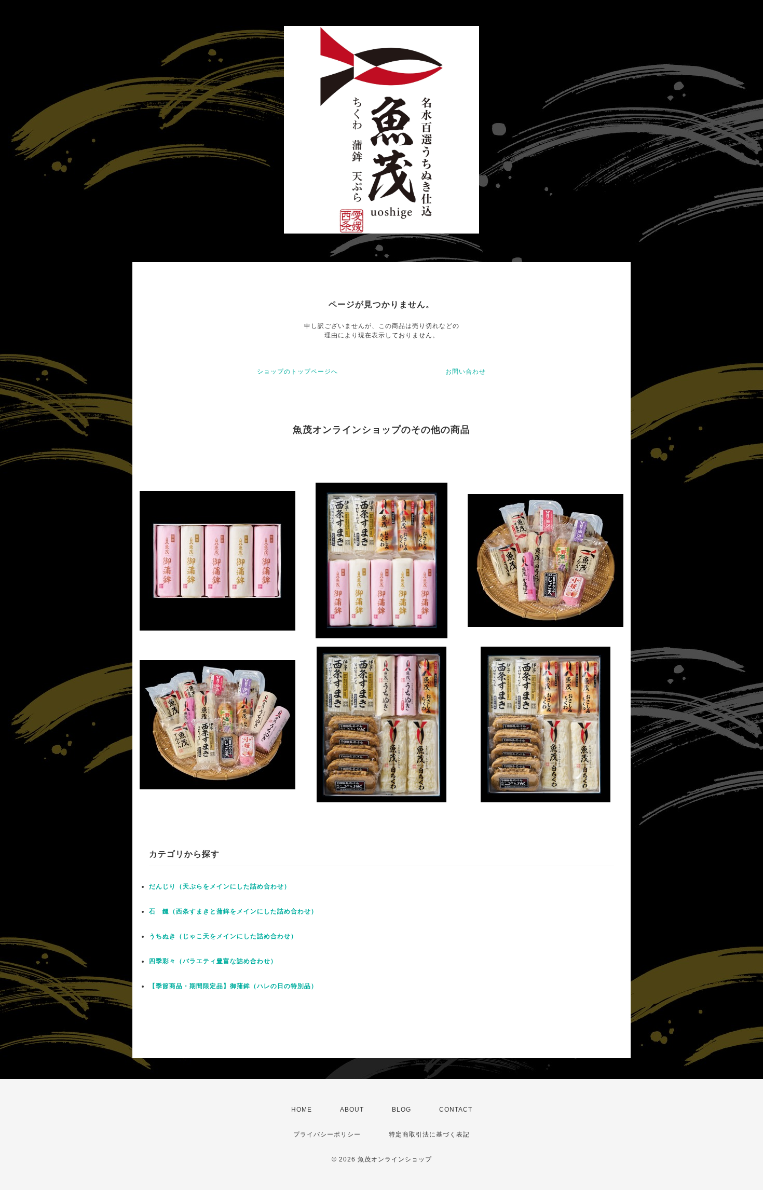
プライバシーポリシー (327, 1134)
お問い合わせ (465, 371)
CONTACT (455, 1109)
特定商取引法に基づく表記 (429, 1134)
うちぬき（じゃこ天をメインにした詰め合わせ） (223, 936)
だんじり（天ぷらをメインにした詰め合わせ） (220, 886)
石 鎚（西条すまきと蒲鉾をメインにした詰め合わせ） (233, 911)
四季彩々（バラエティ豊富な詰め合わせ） (213, 961)
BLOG (401, 1109)
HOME (301, 1109)
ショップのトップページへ (297, 371)
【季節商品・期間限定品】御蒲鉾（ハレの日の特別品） (233, 986)
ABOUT (352, 1109)
